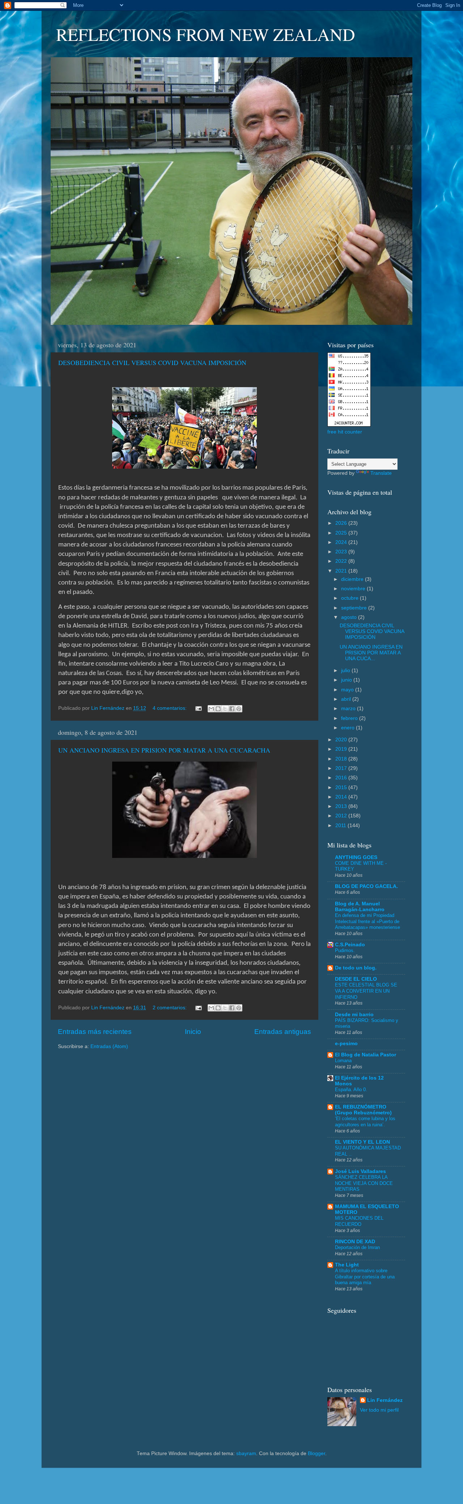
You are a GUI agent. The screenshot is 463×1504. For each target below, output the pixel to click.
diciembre (353, 579)
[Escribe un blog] (218, 708)
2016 (341, 777)
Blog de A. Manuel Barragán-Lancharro (360, 906)
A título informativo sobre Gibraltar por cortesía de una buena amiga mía (365, 1276)
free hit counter (344, 432)
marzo (349, 708)
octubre (350, 598)
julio (346, 670)
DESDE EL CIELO (356, 979)
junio (347, 680)
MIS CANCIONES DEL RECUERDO (359, 1221)
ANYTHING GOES (356, 857)
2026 (341, 523)
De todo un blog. (356, 968)
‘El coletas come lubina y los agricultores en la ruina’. (365, 1121)
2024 (341, 542)
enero (348, 727)
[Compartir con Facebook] (231, 708)
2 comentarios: (170, 1007)
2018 (341, 759)
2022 (341, 561)
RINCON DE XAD (355, 1241)
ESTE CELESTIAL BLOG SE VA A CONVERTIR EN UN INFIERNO (366, 991)
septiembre (354, 608)
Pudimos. (345, 950)
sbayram (246, 1453)
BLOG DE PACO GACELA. (366, 886)
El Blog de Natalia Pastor (365, 1054)
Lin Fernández (385, 1400)
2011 (341, 825)
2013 (341, 806)
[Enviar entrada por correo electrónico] (198, 708)
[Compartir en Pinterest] (238, 708)
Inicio (193, 1031)
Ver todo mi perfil (379, 1410)
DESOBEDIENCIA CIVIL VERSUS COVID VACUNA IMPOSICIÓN (152, 362)
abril (346, 699)
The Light (347, 1265)
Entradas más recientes (95, 1031)
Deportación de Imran (357, 1247)
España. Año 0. (351, 1089)
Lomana (343, 1060)
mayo (348, 689)
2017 (341, 768)
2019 (341, 749)
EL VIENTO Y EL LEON (362, 1142)
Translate (381, 473)
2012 (341, 815)
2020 (341, 739)
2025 (341, 533)
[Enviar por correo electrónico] (211, 708)
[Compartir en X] (225, 708)
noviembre (354, 588)
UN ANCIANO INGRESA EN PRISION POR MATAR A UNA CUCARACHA (164, 750)
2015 (341, 787)
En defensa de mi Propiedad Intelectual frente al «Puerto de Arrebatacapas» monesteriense (367, 921)
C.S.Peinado (350, 944)
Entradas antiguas (282, 1031)
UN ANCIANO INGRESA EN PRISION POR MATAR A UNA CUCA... (371, 652)
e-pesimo (346, 1043)
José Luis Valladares (360, 1171)
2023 (341, 551)
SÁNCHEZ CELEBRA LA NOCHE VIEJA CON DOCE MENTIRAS (364, 1183)
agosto (349, 617)
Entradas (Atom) (109, 1046)
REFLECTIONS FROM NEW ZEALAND (205, 34)
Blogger (316, 1453)
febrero (350, 718)
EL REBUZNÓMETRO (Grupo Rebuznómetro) (363, 1109)
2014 (341, 797)
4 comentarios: (170, 708)
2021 (341, 571)
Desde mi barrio (354, 1014)
